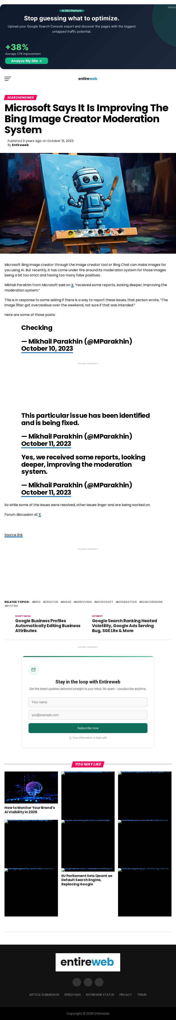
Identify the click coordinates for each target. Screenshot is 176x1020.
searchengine (152, 602)
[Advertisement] (88, 384)
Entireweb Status (100, 995)
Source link (14, 534)
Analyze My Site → (26, 61)
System (12, 606)
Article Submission (44, 995)
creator (51, 602)
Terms (142, 995)
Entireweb (20, 145)
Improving (83, 602)
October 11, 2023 (46, 443)
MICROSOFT (104, 602)
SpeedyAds (72, 995)
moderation (127, 602)
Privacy (125, 995)
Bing (37, 602)
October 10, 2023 (47, 348)
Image (66, 602)
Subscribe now (88, 728)
